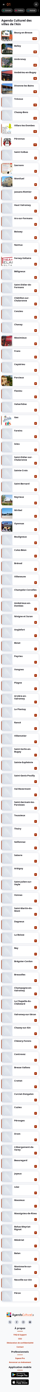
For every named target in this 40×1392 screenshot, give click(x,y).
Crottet (18, 1080)
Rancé (17, 722)
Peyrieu (18, 656)
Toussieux (19, 815)
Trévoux (18, 98)
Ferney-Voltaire (22, 258)
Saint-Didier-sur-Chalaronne (23, 458)
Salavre (18, 855)
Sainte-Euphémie (23, 762)
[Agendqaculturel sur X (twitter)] (10, 1322)
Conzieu (18, 311)
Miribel (18, 510)
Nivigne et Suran (23, 616)
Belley (17, 45)
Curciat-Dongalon (24, 1093)
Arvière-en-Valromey (20, 697)
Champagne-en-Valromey (23, 989)
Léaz (16, 1186)
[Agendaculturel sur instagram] (23, 1322)
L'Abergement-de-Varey (24, 1148)
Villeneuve (20, 576)
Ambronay (20, 59)
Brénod (18, 563)
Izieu (17, 443)
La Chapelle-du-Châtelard (22, 1002)
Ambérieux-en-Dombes (22, 604)
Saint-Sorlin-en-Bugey (22, 750)
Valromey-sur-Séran (25, 1014)
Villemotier (20, 735)
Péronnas (19, 138)
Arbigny (18, 868)
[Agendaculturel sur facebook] (17, 1322)
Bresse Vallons (22, 1067)
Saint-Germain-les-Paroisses (24, 803)
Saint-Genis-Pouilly (24, 775)
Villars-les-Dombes (24, 125)
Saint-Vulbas (21, 151)
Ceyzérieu (19, 364)
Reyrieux (19, 496)
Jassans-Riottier (23, 191)
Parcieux (19, 377)
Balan (17, 1253)
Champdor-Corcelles (25, 589)
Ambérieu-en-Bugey (25, 72)
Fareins (18, 430)
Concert (8, 10)
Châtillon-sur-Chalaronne (21, 299)
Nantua (18, 244)
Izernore (19, 165)
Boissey (18, 231)
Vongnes (19, 669)
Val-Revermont (22, 788)
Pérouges (19, 1120)
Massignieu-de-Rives (25, 1213)
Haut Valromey (22, 205)
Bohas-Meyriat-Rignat (22, 1228)
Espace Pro (20, 1358)
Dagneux (19, 921)
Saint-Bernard (22, 483)
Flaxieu (18, 390)
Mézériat (19, 1239)
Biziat (17, 642)
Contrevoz (19, 1054)
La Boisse (19, 934)
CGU (20, 1338)
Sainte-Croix (21, 470)
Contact (20, 1347)
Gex (16, 417)
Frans (17, 350)
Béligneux (19, 271)
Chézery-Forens (22, 1040)
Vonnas (18, 894)
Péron (17, 1292)
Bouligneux (20, 536)
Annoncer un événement (20, 1362)
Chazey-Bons (21, 112)
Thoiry (17, 828)
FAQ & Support (20, 1335)
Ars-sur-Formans (23, 218)
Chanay (18, 324)
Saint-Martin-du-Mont (23, 909)
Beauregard (20, 1160)
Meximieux (20, 337)
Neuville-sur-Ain (23, 1279)
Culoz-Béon (20, 550)
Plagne (18, 682)
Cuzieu (18, 1107)
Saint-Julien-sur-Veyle (23, 883)
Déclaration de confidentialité (20, 1343)
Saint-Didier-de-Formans (22, 286)
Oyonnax (19, 523)
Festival (32, 10)
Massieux (19, 1200)
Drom (17, 1133)
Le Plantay (20, 709)
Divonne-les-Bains (24, 85)
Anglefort (19, 629)
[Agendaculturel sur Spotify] (30, 1322)
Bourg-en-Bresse (23, 32)
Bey (16, 948)
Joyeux (18, 1173)
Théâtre (20, 10)
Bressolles (19, 974)
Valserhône (20, 404)
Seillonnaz (19, 841)
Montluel (19, 178)
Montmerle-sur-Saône (23, 1268)
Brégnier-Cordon (23, 961)
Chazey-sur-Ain (22, 1027)
